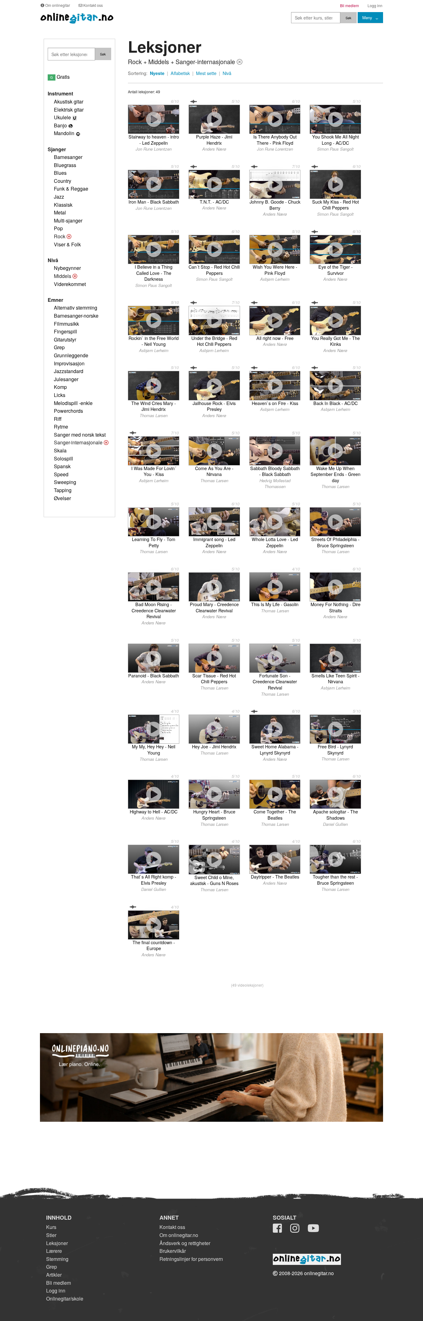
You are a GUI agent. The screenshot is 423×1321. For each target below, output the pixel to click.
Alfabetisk (180, 73)
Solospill (63, 458)
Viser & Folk (67, 244)
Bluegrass (65, 165)
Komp (60, 386)
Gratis (60, 76)
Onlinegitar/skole (64, 1298)
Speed (61, 474)
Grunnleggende (71, 355)
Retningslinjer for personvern (191, 1258)
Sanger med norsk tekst (80, 434)
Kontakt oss (172, 1227)
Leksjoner (57, 1243)
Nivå (227, 73)
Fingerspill (65, 331)
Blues (60, 172)
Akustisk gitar (68, 101)
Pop (58, 228)
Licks (59, 395)
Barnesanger (68, 157)
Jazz (59, 196)
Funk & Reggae (71, 188)
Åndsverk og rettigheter (184, 1243)
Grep (59, 347)
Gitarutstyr (65, 339)
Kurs (51, 1227)
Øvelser (62, 498)
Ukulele (62, 117)
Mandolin (64, 133)
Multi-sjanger (68, 220)
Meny (367, 17)
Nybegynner (67, 267)
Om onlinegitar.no (178, 1235)
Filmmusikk (66, 323)
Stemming (57, 1258)
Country (62, 180)
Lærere (54, 1250)
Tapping (63, 490)
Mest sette (206, 73)
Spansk (62, 466)
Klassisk (63, 204)
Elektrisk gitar (69, 109)
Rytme (61, 426)
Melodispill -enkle (73, 403)
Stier (51, 1235)
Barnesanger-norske (76, 315)
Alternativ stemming (75, 307)
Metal (60, 212)
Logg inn (55, 1290)
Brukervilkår (172, 1250)
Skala (60, 450)
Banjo (60, 125)
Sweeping (65, 482)
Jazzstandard (68, 371)
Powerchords (68, 410)
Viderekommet (70, 284)
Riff (58, 418)
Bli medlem (58, 1282)
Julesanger (66, 379)
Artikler (54, 1274)
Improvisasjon (69, 363)
